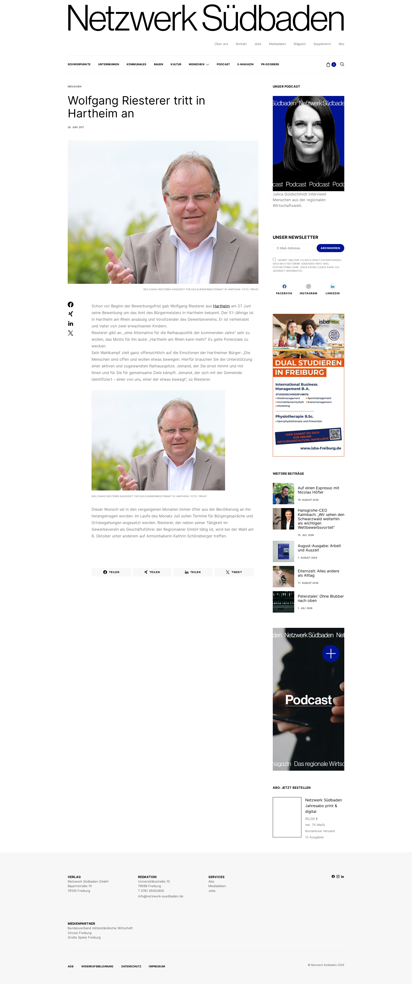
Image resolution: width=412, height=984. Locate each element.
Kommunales (136, 64)
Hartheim (221, 306)
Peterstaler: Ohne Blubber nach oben (321, 598)
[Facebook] (333, 886)
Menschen (196, 64)
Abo (341, 44)
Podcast (223, 64)
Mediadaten (277, 44)
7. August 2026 (307, 557)
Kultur (176, 64)
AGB (71, 966)
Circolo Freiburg (80, 933)
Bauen (158, 64)
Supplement (322, 44)
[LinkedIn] (342, 886)
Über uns (221, 44)
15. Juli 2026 (306, 535)
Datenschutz (131, 966)
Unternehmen (108, 64)
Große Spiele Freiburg (84, 937)
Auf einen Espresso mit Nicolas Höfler (318, 489)
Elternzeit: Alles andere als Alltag (318, 573)
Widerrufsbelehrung (97, 966)
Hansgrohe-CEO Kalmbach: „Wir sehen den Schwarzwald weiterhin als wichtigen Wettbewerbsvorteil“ (321, 519)
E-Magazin (245, 64)
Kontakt (241, 44)
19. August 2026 (308, 499)
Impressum (157, 966)
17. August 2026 (308, 582)
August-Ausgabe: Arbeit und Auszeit (319, 547)
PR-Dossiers (270, 64)
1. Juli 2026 (305, 608)
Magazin (300, 44)
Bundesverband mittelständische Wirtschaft (100, 928)
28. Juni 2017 (76, 127)
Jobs (257, 44)
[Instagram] (338, 886)
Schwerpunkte (79, 64)
